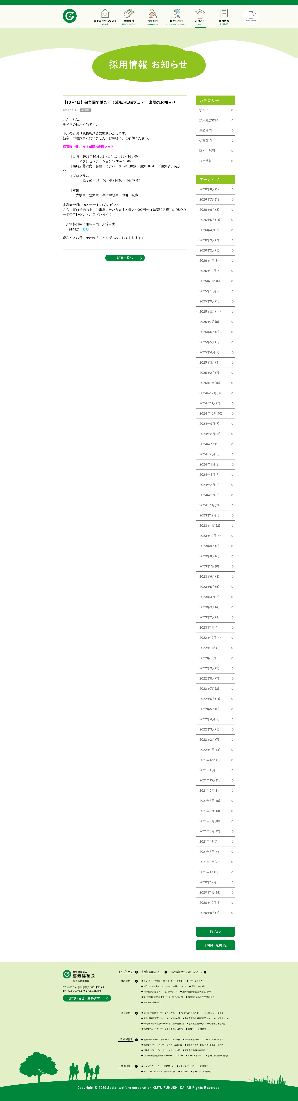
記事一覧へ (125, 258)
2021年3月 (209, 851)
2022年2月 (209, 739)
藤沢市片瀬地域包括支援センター (201, 997)
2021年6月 (209, 821)
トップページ (125, 971)
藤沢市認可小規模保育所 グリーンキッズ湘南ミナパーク (208, 1018)
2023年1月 (209, 627)
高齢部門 (205, 130)
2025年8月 (210, 311)
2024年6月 (209, 454)
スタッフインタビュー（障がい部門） (158, 1071)
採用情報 (205, 161)
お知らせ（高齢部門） (151, 1002)
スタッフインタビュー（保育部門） (192, 1066)
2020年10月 (210, 902)
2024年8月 (209, 434)
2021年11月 (209, 770)
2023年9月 (209, 546)
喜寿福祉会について (152, 971)
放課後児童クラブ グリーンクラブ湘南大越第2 (162, 1029)
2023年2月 (209, 617)
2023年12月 (210, 515)
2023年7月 (209, 566)
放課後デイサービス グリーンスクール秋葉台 (203, 1040)
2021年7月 (209, 811)
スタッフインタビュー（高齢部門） (157, 1066)
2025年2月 (209, 372)
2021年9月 (209, 790)
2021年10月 (210, 780)
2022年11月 (210, 648)
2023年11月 (209, 525)
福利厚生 (183, 1071)
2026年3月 (209, 240)
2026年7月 (210, 199)
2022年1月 (209, 750)
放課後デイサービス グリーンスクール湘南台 (161, 1045)
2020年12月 (210, 882)
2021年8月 (209, 801)
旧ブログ (215, 931)
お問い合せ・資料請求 (84, 998)
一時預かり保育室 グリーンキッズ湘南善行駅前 (162, 1024)
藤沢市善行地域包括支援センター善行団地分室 (162, 997)
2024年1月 (209, 505)
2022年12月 (210, 637)
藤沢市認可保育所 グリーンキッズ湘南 (158, 1013)
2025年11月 (209, 281)
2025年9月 (210, 301)
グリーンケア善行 (195, 981)
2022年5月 (209, 709)
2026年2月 (209, 250)
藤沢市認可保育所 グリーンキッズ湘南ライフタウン (202, 1013)
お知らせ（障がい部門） (217, 1056)
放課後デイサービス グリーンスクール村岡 (204, 1045)
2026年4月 (209, 230)
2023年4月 (209, 597)
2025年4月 (209, 352)
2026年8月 (210, 189)
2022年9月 (209, 668)
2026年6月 (209, 209)
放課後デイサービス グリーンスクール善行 (160, 1040)
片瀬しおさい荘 (197, 986)
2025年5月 (209, 342)
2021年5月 (209, 831)
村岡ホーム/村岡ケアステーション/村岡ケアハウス (164, 986)
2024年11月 (209, 403)
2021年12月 (210, 760)
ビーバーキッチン (194, 1056)
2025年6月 (209, 332)
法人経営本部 (208, 120)
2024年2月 (209, 495)
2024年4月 (209, 474)
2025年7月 (209, 322)
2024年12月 (210, 393)
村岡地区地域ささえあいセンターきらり (159, 992)
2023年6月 (209, 576)
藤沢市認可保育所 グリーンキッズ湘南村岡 (160, 1018)
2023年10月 (210, 536)
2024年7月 (210, 444)
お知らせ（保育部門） (196, 1029)
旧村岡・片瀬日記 (216, 945)
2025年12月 (210, 271)
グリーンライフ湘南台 (173, 981)
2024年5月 (209, 464)
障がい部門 (207, 151)
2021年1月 (208, 872)
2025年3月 (209, 362)
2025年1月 (209, 383)
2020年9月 (209, 913)
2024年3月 (209, 485)
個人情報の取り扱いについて (186, 971)
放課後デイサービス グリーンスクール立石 (160, 1050)
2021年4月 (208, 841)
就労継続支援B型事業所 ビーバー (198, 1050)
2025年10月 (210, 291)
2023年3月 (209, 607)
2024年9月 (209, 423)
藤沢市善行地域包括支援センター (195, 992)
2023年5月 (209, 587)
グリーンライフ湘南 (151, 981)
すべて (204, 110)
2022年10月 (210, 658)
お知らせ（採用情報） (201, 1071)
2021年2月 (209, 862)
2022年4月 (209, 719)
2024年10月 (210, 413)
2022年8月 (209, 678)
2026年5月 (209, 220)
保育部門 (205, 140)
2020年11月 (209, 892)
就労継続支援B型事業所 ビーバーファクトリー (162, 1056)
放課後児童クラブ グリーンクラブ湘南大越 (205, 1024)
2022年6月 (209, 699)
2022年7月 (209, 688)
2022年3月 (209, 729)
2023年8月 (209, 556)
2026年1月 (209, 260)
